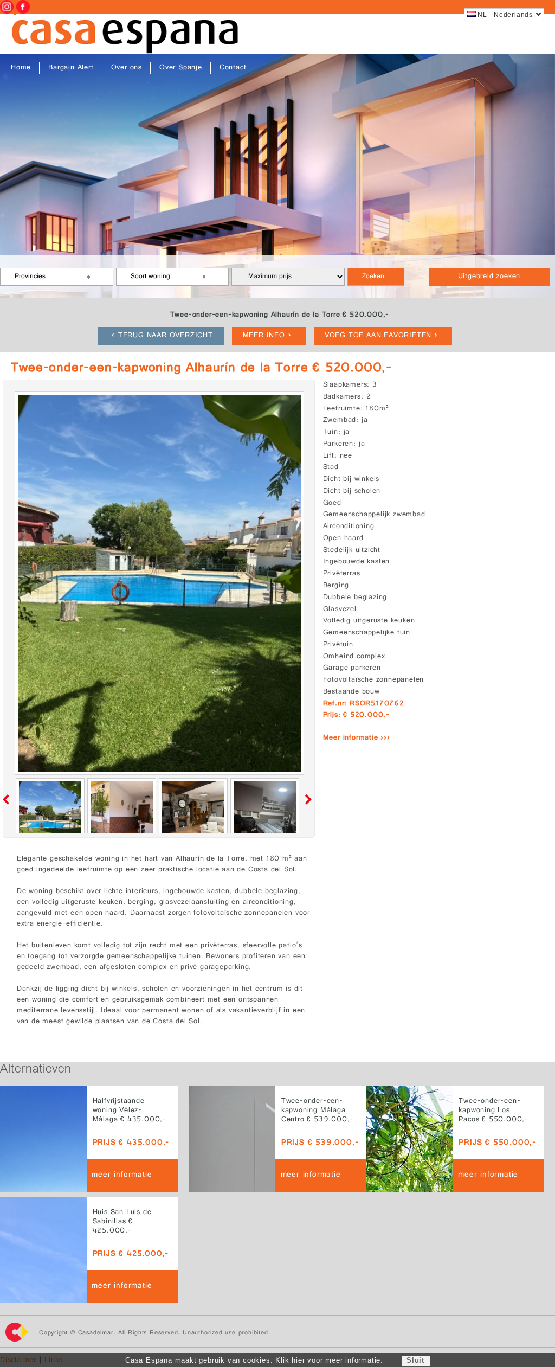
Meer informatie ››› (356, 738)
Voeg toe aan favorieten (378, 336)
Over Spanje (180, 68)
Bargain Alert (70, 68)
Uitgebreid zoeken (489, 277)
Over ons (126, 68)
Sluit (415, 1360)
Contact (233, 68)
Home (21, 68)
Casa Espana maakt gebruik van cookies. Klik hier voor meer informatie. (254, 1360)
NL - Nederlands (505, 14)
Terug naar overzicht (165, 336)
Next (306, 799)
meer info (264, 336)
